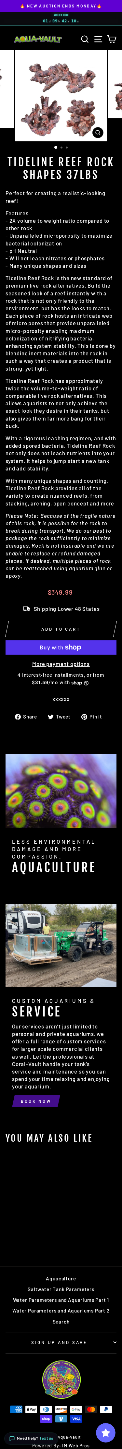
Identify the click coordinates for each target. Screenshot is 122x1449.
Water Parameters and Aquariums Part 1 (61, 1300)
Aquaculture (61, 1278)
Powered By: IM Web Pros (60, 1445)
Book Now (36, 1101)
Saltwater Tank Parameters (61, 1289)
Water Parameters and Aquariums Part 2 (61, 1310)
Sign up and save (59, 1342)
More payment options (61, 663)
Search (61, 1321)
